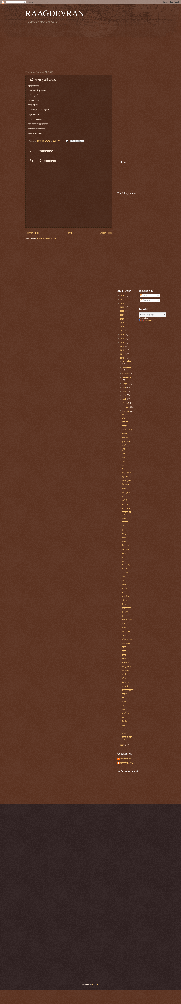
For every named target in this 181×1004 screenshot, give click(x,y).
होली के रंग (125, 484)
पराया (123, 557)
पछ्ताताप (125, 477)
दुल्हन (123, 530)
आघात (124, 627)
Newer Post (32, 232)
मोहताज (124, 717)
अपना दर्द (125, 422)
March (125, 403)
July (124, 387)
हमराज (124, 647)
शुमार (123, 729)
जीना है (124, 694)
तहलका (124, 659)
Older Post (106, 232)
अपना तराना (126, 508)
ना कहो (124, 702)
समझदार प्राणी (127, 473)
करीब (123, 592)
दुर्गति (123, 449)
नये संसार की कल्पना (126, 513)
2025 (122, 299)
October (126, 374)
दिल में (124, 553)
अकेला (124, 678)
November (126, 367)
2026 (122, 295)
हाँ (122, 616)
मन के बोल (125, 686)
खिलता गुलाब (126, 481)
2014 (122, 342)
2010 (122, 358)
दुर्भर (123, 418)
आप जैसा (125, 588)
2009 (122, 745)
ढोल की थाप (126, 631)
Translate (148, 321)
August (125, 383)
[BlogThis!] (74, 141)
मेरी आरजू (125, 670)
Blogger (95, 984)
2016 (122, 334)
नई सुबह (124, 600)
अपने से (124, 500)
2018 (122, 327)
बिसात (124, 465)
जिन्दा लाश (125, 545)
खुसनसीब (125, 522)
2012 (122, 350)
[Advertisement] (90, 47)
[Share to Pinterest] (82, 141)
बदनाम (124, 541)
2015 (122, 338)
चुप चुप (124, 426)
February (126, 407)
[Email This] (71, 141)
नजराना (124, 537)
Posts (144, 295)
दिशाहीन (124, 721)
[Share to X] (77, 141)
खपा (123, 580)
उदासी (124, 674)
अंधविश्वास (125, 663)
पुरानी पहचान (126, 442)
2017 (122, 331)
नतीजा (124, 488)
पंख (123, 561)
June (124, 391)
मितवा (124, 461)
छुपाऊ (124, 655)
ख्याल (124, 623)
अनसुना (124, 534)
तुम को (124, 651)
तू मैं (123, 698)
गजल (123, 577)
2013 (122, 346)
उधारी (124, 526)
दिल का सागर (126, 682)
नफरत (124, 635)
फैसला (124, 604)
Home (69, 232)
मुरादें (123, 457)
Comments (146, 300)
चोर (123, 496)
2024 (122, 303)
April (124, 399)
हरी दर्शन (125, 612)
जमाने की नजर (127, 430)
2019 (122, 323)
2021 (122, 315)
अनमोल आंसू (126, 643)
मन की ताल (126, 713)
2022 (122, 311)
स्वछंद (124, 518)
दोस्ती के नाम (126, 608)
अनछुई (124, 469)
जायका (124, 733)
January (126, 411)
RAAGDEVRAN (54, 13)
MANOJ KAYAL (126, 759)
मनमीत (124, 584)
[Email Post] (67, 141)
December (126, 361)
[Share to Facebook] (79, 141)
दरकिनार (125, 438)
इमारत (124, 725)
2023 (122, 307)
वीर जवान (125, 569)
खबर (123, 453)
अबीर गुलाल (126, 492)
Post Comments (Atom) (46, 238)
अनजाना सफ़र (126, 565)
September (126, 377)
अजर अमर (125, 549)
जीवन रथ (125, 573)
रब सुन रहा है (126, 667)
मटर (123, 710)
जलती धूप (125, 445)
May (124, 395)
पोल (123, 414)
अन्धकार (125, 434)
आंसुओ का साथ (127, 639)
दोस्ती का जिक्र (127, 620)
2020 (122, 319)
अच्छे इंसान (125, 504)
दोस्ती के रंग (126, 596)
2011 (122, 354)
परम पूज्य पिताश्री (127, 690)
